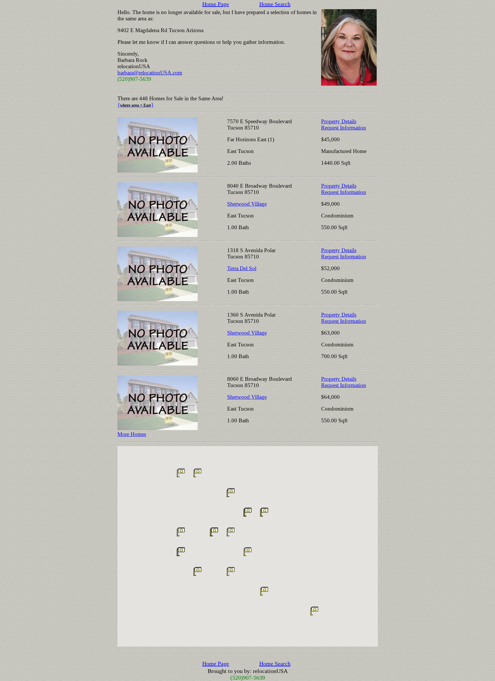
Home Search (274, 4)
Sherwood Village (247, 204)
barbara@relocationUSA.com (149, 73)
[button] (247, 551)
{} (135, 105)
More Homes (131, 434)
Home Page (215, 4)
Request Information (343, 128)
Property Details (338, 121)
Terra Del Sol (241, 268)
